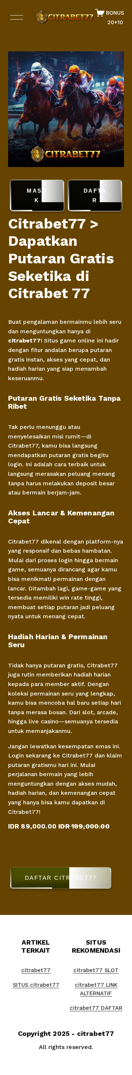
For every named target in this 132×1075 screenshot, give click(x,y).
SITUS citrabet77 (36, 985)
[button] (66, 879)
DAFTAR (95, 195)
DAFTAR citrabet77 (61, 878)
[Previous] (19, 109)
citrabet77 (24, 340)
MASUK (37, 195)
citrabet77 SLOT (95, 970)
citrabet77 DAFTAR (96, 1008)
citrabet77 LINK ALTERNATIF (96, 989)
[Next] (113, 109)
